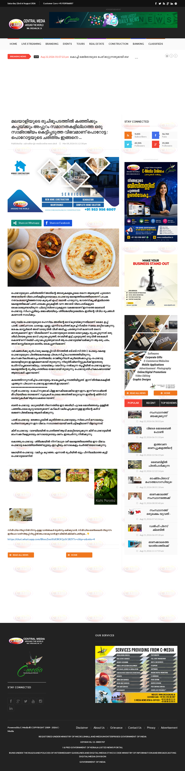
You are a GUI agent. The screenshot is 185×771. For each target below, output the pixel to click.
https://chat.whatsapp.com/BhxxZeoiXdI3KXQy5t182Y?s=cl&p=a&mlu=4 (51, 539)
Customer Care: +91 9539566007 (58, 3)
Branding (52, 43)
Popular (133, 402)
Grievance (116, 727)
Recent (151, 402)
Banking (138, 43)
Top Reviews (169, 402)
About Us (99, 727)
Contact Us (134, 727)
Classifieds (155, 43)
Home (13, 43)
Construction (118, 43)
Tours (80, 43)
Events (67, 43)
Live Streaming (31, 43)
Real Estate (96, 43)
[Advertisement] (92, 89)
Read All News (20, 555)
